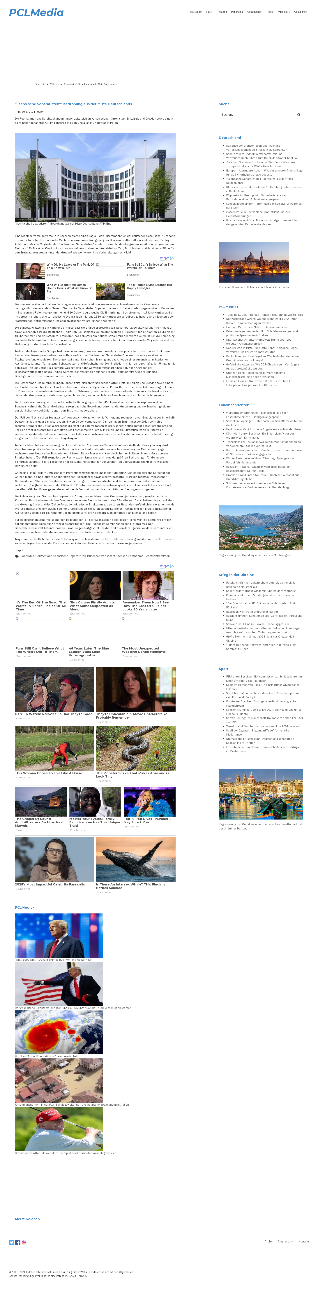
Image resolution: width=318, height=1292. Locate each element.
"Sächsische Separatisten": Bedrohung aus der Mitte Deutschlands (259, 181)
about (72, 1276)
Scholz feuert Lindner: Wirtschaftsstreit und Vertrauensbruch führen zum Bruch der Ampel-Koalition (262, 156)
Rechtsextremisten (157, 556)
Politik (209, 11)
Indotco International (38, 1272)
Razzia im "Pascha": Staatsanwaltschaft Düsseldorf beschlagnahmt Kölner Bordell (259, 469)
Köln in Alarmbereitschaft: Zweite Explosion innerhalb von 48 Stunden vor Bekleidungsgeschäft (264, 452)
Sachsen (121, 556)
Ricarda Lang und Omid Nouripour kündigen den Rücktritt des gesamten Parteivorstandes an (262, 222)
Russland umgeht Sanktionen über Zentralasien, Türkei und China (264, 618)
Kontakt (304, 1241)
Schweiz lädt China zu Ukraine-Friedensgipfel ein (257, 624)
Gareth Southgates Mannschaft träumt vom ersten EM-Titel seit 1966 (264, 720)
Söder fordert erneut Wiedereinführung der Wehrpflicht (262, 591)
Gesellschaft (254, 11)
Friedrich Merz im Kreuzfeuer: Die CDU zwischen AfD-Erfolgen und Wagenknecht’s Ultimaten (260, 383)
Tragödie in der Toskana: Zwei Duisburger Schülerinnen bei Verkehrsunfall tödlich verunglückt (263, 444)
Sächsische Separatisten (69, 556)
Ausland (222, 11)
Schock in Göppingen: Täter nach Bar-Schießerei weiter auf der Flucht (264, 206)
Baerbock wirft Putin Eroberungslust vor (252, 611)
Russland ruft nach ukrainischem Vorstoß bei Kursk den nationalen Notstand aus (261, 585)
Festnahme (135, 556)
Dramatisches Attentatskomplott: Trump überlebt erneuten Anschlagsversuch (65, 1153)
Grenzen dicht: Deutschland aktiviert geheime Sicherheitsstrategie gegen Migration (255, 375)
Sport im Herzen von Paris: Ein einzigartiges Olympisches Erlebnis (262, 687)
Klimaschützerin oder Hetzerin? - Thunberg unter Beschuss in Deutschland (264, 189)
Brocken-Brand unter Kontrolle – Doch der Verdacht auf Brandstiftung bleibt (262, 477)
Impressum (285, 1241)
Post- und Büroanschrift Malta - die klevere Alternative (254, 287)
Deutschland (43, 556)
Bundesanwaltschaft (101, 556)
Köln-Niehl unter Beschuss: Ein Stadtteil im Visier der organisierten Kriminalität (260, 436)
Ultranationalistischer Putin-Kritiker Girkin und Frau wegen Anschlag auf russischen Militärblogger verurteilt (263, 630)
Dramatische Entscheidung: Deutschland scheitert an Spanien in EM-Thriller (260, 741)
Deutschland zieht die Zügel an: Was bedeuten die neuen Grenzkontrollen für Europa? (262, 358)
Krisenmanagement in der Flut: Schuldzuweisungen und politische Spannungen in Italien (72, 1104)
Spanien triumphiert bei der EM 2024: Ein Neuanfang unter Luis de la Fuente (263, 712)
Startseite (196, 11)
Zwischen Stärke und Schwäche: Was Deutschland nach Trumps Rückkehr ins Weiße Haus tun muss (261, 164)
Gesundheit (300, 11)
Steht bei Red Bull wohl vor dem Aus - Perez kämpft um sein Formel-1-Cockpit (262, 695)
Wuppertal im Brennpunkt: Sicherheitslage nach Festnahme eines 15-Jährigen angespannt (257, 197)
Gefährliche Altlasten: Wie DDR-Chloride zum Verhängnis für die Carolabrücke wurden (262, 366)
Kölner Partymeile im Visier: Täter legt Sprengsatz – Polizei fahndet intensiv (260, 460)
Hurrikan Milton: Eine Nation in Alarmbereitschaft (46, 1056)
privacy (83, 1276)
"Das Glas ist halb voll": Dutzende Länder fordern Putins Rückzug (262, 605)
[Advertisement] (159, 49)
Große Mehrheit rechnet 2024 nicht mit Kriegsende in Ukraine (260, 639)
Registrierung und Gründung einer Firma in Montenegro (254, 555)
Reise (270, 11)
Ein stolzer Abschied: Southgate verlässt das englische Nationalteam (261, 703)
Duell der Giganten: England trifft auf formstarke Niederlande (257, 732)
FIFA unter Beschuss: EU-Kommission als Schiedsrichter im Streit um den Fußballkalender (264, 678)
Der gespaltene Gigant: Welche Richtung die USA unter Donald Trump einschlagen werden (73, 1008)
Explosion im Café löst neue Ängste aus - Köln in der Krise (263, 429)
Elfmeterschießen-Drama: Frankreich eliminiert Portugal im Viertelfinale (263, 749)
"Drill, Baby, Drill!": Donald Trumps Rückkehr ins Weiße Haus (53, 959)
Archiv (269, 1241)
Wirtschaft (284, 11)
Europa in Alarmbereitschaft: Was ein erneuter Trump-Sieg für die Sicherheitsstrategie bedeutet (264, 172)
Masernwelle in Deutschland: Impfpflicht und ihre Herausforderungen (258, 214)
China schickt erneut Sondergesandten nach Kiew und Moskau (260, 597)
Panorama (237, 11)
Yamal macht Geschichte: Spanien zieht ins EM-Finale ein (263, 726)
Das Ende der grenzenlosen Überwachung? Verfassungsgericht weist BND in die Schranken (256, 148)
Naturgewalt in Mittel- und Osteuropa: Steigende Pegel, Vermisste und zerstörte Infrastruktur (262, 350)
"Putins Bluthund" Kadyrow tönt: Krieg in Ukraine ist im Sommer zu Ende (261, 647)
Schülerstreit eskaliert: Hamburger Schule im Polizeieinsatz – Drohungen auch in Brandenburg (257, 485)
